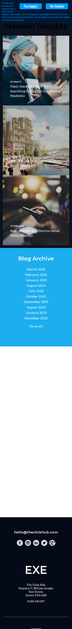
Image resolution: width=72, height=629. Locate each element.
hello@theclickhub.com (36, 532)
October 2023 (36, 296)
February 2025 (36, 275)
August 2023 (36, 307)
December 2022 (36, 318)
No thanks (57, 6)
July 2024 (36, 291)
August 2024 (36, 285)
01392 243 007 (36, 601)
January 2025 (36, 280)
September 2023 (36, 302)
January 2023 (36, 312)
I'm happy (30, 6)
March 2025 (36, 269)
